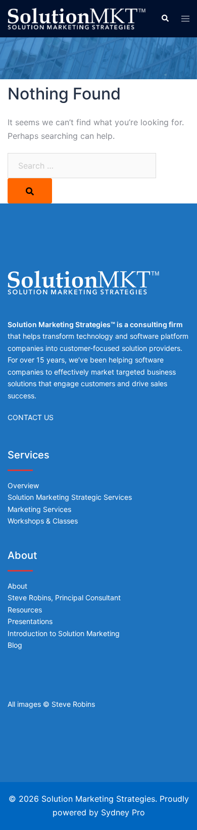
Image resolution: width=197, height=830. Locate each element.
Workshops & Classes (43, 520)
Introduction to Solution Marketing (64, 633)
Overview (23, 485)
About (17, 586)
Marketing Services (39, 509)
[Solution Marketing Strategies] (76, 18)
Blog (15, 645)
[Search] (30, 190)
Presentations (30, 621)
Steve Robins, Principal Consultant (64, 597)
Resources (25, 609)
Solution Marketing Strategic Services (70, 497)
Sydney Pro (123, 812)
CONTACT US (31, 417)
